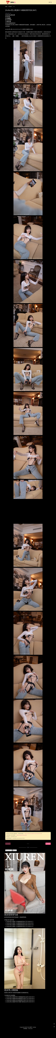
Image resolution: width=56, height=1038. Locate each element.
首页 (6, 6)
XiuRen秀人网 (9, 850)
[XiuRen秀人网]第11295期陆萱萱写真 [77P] (17, 921)
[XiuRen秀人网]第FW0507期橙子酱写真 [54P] (17, 1002)
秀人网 (10, 6)
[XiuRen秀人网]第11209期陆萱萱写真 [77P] (17, 926)
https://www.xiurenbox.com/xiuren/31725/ (33, 833)
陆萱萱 (15, 850)
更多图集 (13, 995)
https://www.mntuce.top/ (21, 835)
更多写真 (12, 920)
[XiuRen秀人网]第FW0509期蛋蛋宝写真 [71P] (17, 998)
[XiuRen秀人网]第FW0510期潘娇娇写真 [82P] (17, 997)
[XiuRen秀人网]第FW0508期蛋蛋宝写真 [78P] (17, 1000)
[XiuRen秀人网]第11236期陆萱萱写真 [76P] (17, 924)
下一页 (48, 843)
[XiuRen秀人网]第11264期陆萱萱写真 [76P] (17, 923)
